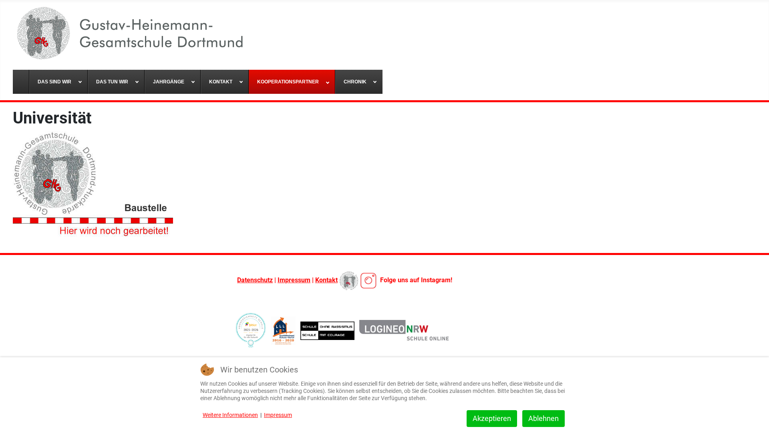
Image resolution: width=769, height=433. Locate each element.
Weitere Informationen (230, 415)
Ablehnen (543, 418)
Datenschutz (255, 280)
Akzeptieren (492, 418)
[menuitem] (21, 82)
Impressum (294, 280)
